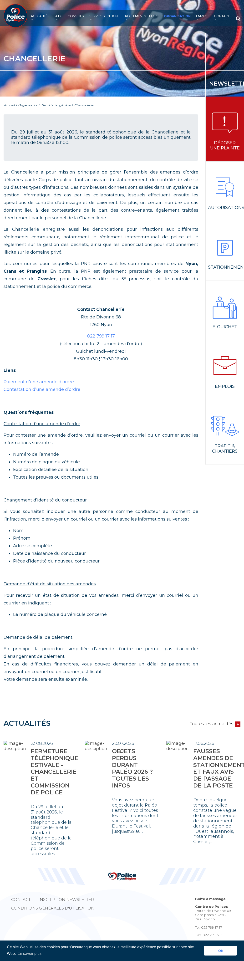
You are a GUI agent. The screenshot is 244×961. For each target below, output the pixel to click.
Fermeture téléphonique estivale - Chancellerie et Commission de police (54, 772)
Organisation (177, 16)
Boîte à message (210, 899)
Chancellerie (83, 105)
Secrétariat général (56, 105)
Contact (221, 16)
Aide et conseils (69, 16)
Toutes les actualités (211, 723)
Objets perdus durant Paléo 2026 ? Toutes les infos (132, 768)
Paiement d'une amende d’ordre (39, 381)
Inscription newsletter (66, 899)
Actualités (40, 16)
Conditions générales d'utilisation (52, 908)
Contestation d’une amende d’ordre (42, 389)
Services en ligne (104, 16)
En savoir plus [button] (29, 953)
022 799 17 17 (101, 336)
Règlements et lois (141, 16)
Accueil (9, 105)
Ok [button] (220, 951)
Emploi (202, 16)
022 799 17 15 (213, 935)
